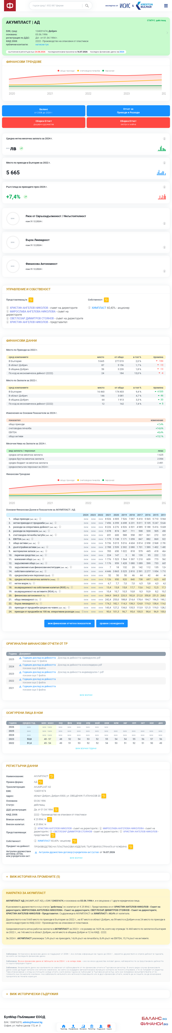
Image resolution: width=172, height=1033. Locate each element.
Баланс (43, 111)
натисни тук (42, 44)
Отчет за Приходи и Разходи (128, 111)
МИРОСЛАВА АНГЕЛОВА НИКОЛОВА (32, 311)
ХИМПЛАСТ (99, 307)
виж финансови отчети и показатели (69, 623)
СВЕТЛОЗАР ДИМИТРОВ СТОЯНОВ (32, 318)
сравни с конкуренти (112, 623)
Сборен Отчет (44, 123)
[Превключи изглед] (167, 33)
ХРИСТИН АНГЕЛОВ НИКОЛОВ (29, 307)
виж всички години (86, 748)
